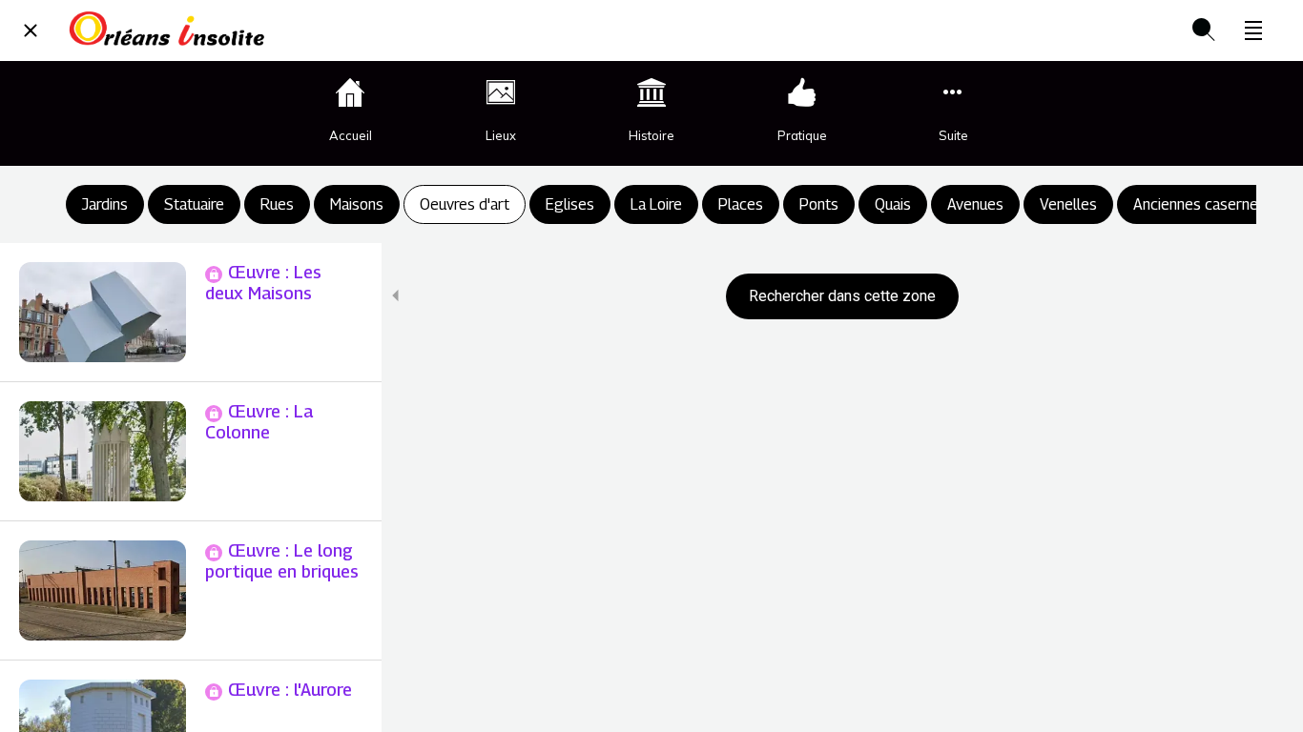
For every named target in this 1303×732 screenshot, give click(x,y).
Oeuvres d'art (464, 204)
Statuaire (194, 204)
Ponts (818, 204)
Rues (277, 204)
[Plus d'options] (1253, 30)
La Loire (656, 204)
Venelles (1068, 204)
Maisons (356, 204)
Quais (893, 204)
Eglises (570, 204)
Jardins (105, 204)
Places (740, 204)
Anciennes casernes (1199, 204)
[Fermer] (30, 30)
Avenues (975, 204)
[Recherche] (1204, 30)
